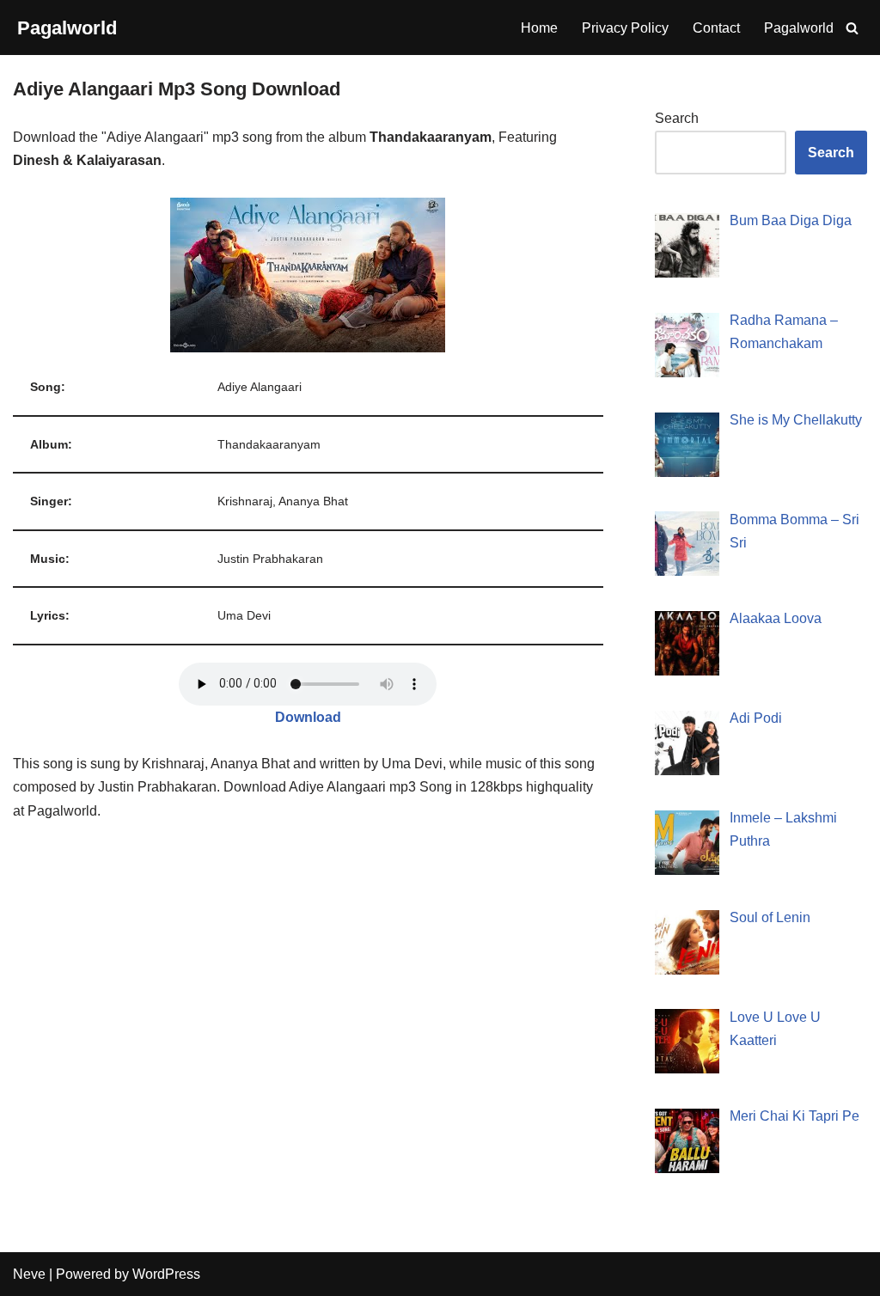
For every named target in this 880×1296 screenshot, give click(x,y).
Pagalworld (799, 28)
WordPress (166, 1274)
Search (677, 118)
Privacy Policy (625, 28)
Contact (716, 28)
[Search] (852, 27)
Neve (29, 1274)
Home (539, 28)
